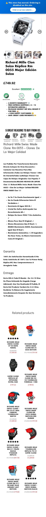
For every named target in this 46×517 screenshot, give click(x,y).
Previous (5, 54)
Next (41, 54)
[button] (13, 338)
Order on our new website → (23, 10)
